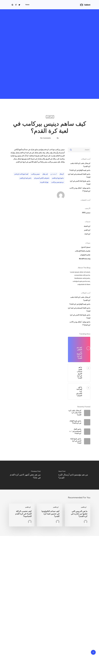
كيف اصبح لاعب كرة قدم (21, 174)
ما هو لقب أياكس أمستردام (41, 178)
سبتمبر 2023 (86, 213)
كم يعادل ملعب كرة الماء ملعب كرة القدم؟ (80, 164)
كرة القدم (50, 117)
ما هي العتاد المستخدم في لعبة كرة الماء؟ (79, 175)
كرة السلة (87, 226)
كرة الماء (87, 234)
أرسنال (62, 174)
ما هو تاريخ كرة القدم (58, 178)
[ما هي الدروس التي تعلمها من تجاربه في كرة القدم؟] (77, 515)
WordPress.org (84, 259)
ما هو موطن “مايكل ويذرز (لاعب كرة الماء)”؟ (80, 189)
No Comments (45, 138)
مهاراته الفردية (44, 182)
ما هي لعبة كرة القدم (25, 178)
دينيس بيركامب (35, 174)
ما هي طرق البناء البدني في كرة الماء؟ (80, 182)
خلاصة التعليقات (85, 255)
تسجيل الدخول (85, 247)
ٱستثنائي (54, 174)
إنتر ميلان (45, 174)
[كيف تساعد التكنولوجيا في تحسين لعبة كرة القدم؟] (49, 515)
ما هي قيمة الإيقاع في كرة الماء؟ (79, 170)
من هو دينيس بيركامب (57, 182)
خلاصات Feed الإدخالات (82, 251)
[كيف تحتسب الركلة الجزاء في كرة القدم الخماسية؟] (21, 515)
